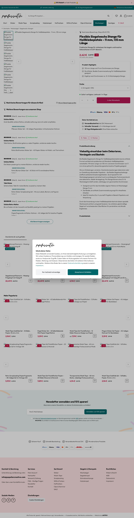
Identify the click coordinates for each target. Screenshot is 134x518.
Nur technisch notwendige (51, 272)
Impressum (39, 265)
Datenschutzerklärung (75, 263)
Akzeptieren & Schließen (83, 272)
